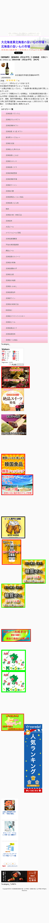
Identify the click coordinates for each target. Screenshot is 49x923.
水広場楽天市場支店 (22, 75)
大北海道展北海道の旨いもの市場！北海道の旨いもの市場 (24, 44)
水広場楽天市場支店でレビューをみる (14, 86)
